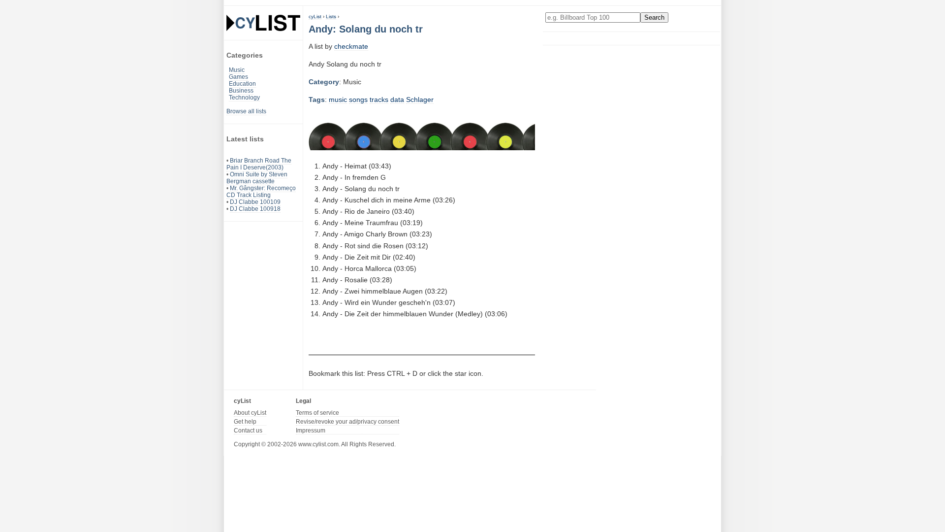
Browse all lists (246, 111)
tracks (379, 99)
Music (237, 69)
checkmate (351, 46)
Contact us (248, 430)
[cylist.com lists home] (263, 22)
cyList (315, 16)
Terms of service (317, 412)
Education (242, 83)
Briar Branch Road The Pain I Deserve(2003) (258, 164)
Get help (245, 421)
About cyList (250, 412)
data (397, 99)
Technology (244, 97)
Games (238, 76)
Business (241, 90)
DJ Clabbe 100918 (255, 208)
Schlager (420, 99)
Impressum (310, 430)
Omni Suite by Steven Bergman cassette (256, 178)
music (338, 99)
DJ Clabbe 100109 (255, 202)
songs (358, 99)
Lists (331, 16)
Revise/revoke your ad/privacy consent (347, 421)
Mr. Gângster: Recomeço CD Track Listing (261, 192)
